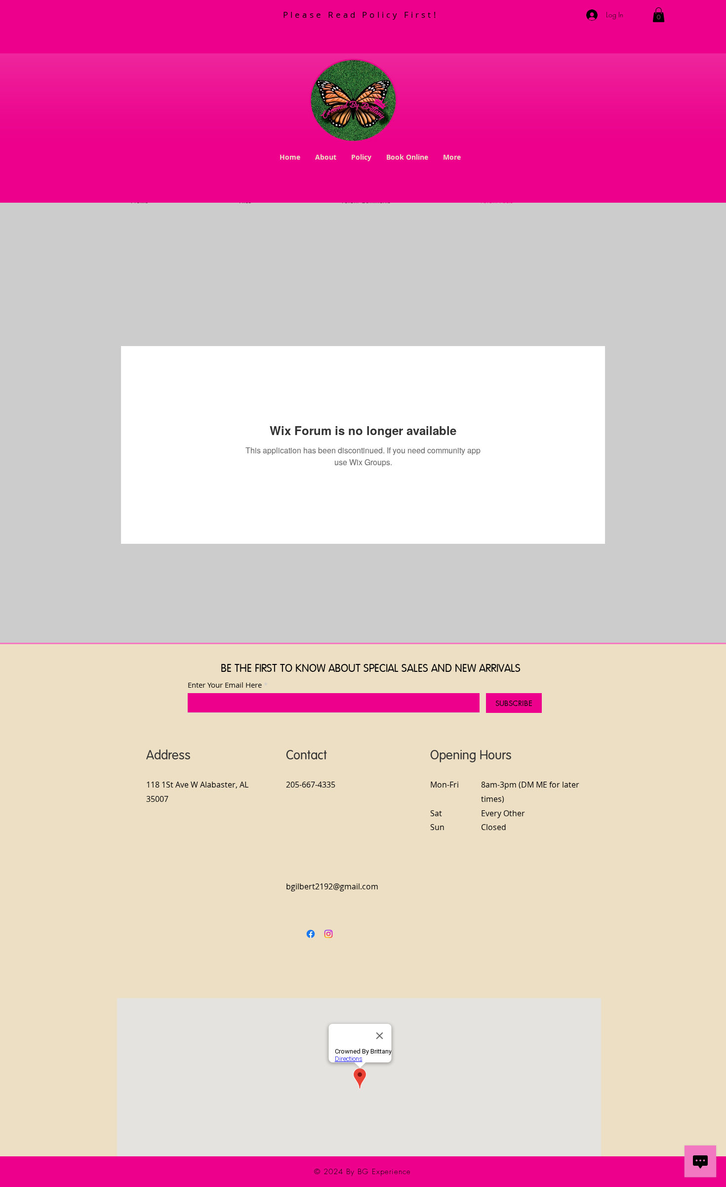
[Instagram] (328, 933)
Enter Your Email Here (225, 685)
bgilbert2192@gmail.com (332, 886)
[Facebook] (310, 933)
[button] (658, 14)
